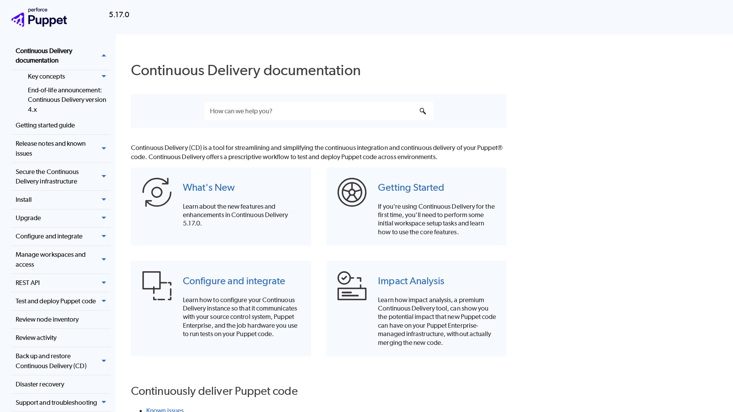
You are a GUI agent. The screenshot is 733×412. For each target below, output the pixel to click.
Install (24, 199)
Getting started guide (45, 125)
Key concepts (46, 76)
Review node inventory (47, 319)
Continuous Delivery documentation (44, 55)
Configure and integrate (49, 236)
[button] (104, 56)
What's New (209, 187)
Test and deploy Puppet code (56, 301)
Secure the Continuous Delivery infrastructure (47, 176)
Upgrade (28, 218)
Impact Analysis (411, 280)
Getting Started (411, 187)
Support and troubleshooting (56, 402)
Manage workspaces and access (51, 259)
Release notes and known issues (51, 148)
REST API (28, 282)
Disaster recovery (40, 384)
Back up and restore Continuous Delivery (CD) (51, 361)
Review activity (36, 337)
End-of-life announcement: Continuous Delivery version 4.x (67, 99)
